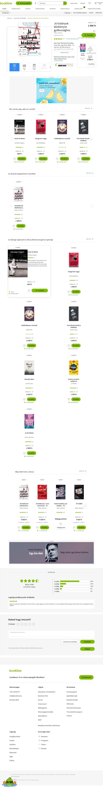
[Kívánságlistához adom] (94, 31)
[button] (50, 67)
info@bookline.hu (15, 696)
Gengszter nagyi (41, 138)
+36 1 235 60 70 (14, 692)
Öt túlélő (79, 504)
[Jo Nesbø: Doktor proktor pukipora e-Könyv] (73, 367)
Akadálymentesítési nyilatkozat (49, 725)
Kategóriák (5, 13)
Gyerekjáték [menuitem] (79, 8)
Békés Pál (62, 143)
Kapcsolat (12, 752)
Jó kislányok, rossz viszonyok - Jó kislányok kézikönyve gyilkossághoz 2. (42, 505)
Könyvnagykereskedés (45, 712)
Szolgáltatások (14, 736)
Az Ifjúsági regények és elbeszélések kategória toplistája (30, 240)
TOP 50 (69, 716)
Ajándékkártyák (72, 696)
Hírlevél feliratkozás (74, 708)
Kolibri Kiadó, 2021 (58, 35)
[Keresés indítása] (65, 3)
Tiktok (43, 744)
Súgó (11, 756)
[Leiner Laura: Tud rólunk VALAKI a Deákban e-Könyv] (83, 127)
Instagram (44, 740)
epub (24, 50)
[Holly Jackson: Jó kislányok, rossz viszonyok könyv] (42, 492)
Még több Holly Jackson (24, 472)
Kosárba (90, 35)
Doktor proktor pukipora (73, 380)
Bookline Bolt (14, 700)
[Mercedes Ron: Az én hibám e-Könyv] (29, 421)
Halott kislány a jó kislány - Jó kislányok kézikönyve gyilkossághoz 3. (60, 505)
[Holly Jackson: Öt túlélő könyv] (79, 492)
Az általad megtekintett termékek (22, 174)
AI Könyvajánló (25, 3)
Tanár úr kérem (19, 138)
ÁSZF (39, 720)
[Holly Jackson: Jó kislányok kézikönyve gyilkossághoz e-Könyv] (29, 38)
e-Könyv (19, 115)
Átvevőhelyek (14, 748)
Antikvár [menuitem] (52, 9)
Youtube (43, 748)
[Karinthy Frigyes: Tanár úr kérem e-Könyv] (19, 127)
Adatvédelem (42, 716)
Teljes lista (87, 108)
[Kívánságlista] (89, 3)
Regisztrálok (74, 3)
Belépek (83, 3)
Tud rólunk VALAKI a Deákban (84, 139)
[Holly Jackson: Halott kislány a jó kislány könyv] (60, 492)
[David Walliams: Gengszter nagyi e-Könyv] (41, 127)
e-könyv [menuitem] (27, 9)
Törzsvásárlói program (80, 13)
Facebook (44, 736)
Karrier (40, 700)
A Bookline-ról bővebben (46, 692)
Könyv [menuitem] (4, 9)
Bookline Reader (72, 700)
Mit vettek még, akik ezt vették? (22, 109)
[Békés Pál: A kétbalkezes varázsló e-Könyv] (62, 127)
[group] (14, 67)
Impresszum (42, 704)
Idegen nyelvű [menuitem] (65, 9)
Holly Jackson (18, 210)
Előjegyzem (61, 527)
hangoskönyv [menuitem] (40, 9)
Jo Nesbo (74, 383)
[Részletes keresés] (35, 3)
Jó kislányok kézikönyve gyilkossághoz (18, 207)
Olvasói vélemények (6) (72, 39)
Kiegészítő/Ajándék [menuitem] (94, 9)
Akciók (91, 13)
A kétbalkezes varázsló (62, 138)
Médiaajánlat (42, 708)
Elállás (11, 760)
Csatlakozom (86, 677)
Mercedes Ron (29, 437)
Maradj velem (29, 379)
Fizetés (11, 740)
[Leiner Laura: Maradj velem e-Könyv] (29, 367)
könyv (24, 480)
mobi (24, 54)
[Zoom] (39, 53)
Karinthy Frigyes (19, 143)
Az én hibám (29, 433)
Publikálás (87, 642)
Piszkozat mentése (70, 642)
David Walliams (40, 143)
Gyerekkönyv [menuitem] (16, 9)
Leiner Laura (83, 143)
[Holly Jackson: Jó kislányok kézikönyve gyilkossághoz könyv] (24, 492)
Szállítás (12, 744)
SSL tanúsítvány (15, 776)
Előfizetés (99, 13)
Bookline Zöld (43, 696)
